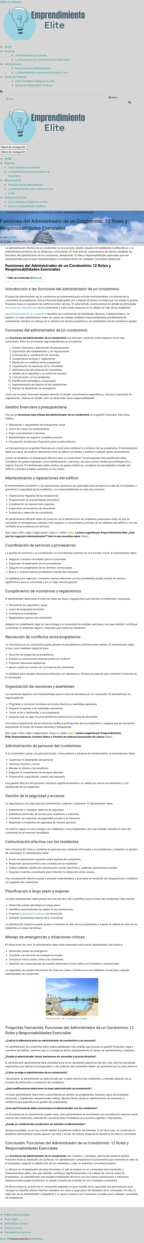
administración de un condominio (28, 313)
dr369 (11, 237)
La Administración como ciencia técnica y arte (41, 72)
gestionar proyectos (33, 913)
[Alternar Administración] (61, 180)
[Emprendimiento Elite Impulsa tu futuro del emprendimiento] (43, 40)
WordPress (37, 1238)
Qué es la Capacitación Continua (34, 85)
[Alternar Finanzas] (61, 163)
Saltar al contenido (10, 1)
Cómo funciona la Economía (31, 55)
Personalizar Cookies (16, 1223)
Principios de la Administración (32, 68)
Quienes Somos (13, 1227)
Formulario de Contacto (17, 1232)
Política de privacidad (16, 1214)
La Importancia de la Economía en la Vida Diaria (42, 59)
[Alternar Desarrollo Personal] (61, 197)
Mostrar (36, 277)
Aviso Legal (10, 1219)
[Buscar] (1, 91)
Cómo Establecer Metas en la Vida (34, 81)
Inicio (2, 212)
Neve (3, 1238)
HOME (8, 46)
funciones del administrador (21, 307)
